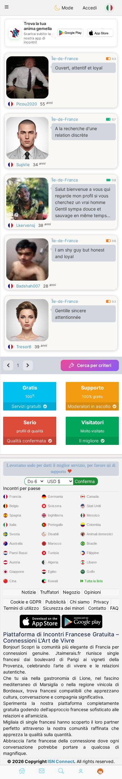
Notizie (29, 592)
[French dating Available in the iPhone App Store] (41, 617)
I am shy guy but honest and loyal (79, 253)
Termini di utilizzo (21, 608)
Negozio (71, 592)
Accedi (90, 7)
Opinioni (92, 592)
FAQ (114, 608)
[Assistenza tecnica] (100, 771)
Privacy (101, 601)
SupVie (23, 164)
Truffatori (49, 592)
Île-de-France (65, 58)
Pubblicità (55, 601)
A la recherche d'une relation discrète (76, 132)
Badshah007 (28, 285)
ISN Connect (61, 761)
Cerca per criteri (94, 365)
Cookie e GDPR (25, 601)
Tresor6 (23, 346)
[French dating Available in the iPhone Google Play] (82, 617)
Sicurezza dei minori (63, 608)
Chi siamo (79, 601)
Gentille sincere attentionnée (70, 314)
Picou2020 (26, 103)
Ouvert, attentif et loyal (78, 67)
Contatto (97, 608)
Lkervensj (25, 225)
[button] (6, 7)
